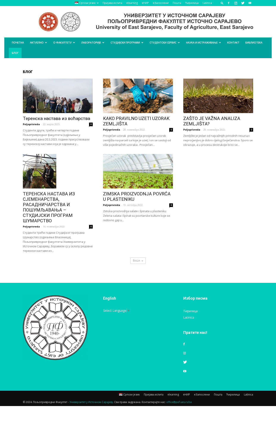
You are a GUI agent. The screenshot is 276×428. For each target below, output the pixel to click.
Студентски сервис (163, 42)
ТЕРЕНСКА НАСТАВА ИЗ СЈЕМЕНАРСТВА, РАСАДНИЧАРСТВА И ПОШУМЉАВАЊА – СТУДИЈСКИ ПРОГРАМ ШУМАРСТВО (49, 207)
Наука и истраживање (202, 42)
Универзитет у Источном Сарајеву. (91, 402)
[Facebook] (228, 3)
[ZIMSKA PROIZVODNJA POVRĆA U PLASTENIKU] (138, 171)
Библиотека (253, 42)
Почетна (18, 42)
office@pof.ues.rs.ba (179, 402)
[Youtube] (250, 3)
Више (136, 260)
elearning (132, 3)
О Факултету (62, 42)
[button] (222, 3)
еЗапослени (161, 3)
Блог (28, 72)
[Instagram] (235, 3)
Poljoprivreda (31, 124)
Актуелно (37, 42)
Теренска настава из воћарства (56, 118)
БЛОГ (15, 53)
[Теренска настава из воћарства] (58, 96)
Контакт (233, 42)
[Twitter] (243, 3)
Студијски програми (125, 42)
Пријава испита (112, 3)
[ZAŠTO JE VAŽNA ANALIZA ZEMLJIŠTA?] (218, 96)
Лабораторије (91, 42)
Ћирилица (192, 3)
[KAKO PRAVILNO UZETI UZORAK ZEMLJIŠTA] (138, 96)
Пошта (177, 3)
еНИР (145, 3)
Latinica (207, 3)
